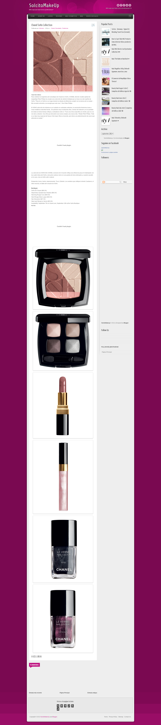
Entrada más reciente (35, 693)
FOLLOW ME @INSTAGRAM (109, 347)
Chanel (53, 28)
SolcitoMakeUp (44, 5)
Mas (81, 16)
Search (130, 16)
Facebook (121, 5)
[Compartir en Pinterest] (41, 656)
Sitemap (120, 717)
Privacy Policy (113, 717)
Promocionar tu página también (109, 152)
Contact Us (127, 717)
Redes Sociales (92, 16)
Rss (130, 5)
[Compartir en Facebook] (38, 656)
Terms (106, 717)
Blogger (127, 138)
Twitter (127, 5)
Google (124, 5)
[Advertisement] (110, 218)
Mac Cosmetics (71, 16)
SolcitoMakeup (105, 323)
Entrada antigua (92, 693)
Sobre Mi (41, 16)
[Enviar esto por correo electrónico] (32, 656)
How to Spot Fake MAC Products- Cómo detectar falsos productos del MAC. (121, 42)
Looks (50, 16)
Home (33, 16)
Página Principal (65, 693)
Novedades (58, 28)
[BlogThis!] (34, 656)
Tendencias (65, 28)
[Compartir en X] (36, 656)
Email (118, 5)
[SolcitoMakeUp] (102, 150)
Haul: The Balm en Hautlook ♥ (120, 59)
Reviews (59, 16)
